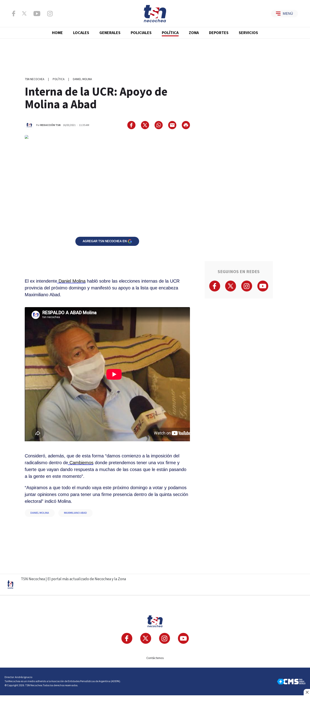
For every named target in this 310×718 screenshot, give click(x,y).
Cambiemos (80, 462)
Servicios (248, 33)
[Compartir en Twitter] (145, 125)
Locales (81, 33)
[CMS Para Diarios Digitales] (291, 681)
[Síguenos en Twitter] (24, 13)
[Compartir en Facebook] (131, 125)
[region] (155, 55)
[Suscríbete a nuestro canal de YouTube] (36, 13)
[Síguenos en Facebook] (13, 13)
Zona (194, 33)
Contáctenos (155, 658)
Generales (110, 33)
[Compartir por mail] (172, 125)
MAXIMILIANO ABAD (75, 513)
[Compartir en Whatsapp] (159, 125)
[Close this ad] (307, 692)
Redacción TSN (50, 125)
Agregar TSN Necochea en (105, 241)
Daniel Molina (82, 79)
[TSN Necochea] (155, 13)
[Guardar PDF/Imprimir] (186, 125)
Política (170, 33)
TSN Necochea (34, 79)
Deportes (219, 33)
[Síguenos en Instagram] (50, 13)
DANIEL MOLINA (39, 513)
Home (57, 33)
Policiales (141, 33)
